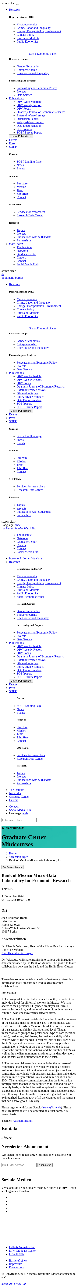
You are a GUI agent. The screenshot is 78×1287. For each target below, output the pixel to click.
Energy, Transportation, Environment (39, 31)
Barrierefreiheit (18, 1260)
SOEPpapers (24, 129)
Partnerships (24, 240)
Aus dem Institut (22, 1120)
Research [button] (14, 9)
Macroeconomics (27, 24)
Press (12, 143)
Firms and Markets (28, 38)
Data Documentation (29, 125)
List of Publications (21, 136)
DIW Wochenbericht (29, 101)
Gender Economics (28, 66)
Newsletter (8, 1171)
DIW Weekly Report (29, 105)
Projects (21, 91)
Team (20, 190)
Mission (21, 186)
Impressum (15, 1264)
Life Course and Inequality (33, 73)
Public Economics (27, 41)
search (5, 3)
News (20, 165)
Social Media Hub (27, 264)
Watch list (26, 558)
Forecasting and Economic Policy (37, 88)
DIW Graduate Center (22, 1250)
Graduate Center (26, 254)
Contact (21, 197)
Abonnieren (45, 1165)
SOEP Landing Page (29, 161)
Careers (21, 257)
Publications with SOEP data (34, 237)
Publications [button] (16, 98)
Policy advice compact (30, 122)
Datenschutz (16, 1267)
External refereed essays (31, 115)
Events (13, 140)
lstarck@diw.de (51, 1107)
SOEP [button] (13, 146)
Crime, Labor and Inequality (34, 27)
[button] (9, 3)
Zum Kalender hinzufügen (17, 953)
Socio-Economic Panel (42, 53)
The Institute (24, 247)
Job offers (22, 193)
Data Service (24, 95)
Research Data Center (30, 215)
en (16, 525)
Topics (21, 230)
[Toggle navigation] (17, 4)
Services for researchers (31, 212)
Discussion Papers (27, 118)
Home (12, 853)
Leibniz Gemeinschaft (22, 1247)
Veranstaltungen (18, 856)
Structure (22, 183)
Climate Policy (25, 34)
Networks (22, 250)
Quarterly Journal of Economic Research (41, 112)
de (3, 274)
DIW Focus (24, 108)
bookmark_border (12, 277)
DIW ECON (16, 1254)
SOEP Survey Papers (29, 132)
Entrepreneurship (27, 69)
